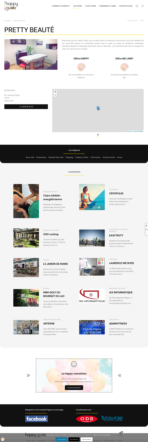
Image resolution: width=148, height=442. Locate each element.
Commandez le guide (107, 6)
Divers (119, 157)
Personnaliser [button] (86, 439)
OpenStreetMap (138, 131)
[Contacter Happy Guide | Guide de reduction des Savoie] (147, 229)
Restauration (41, 157)
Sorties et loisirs (109, 157)
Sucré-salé (30, 157)
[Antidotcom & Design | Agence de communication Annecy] (121, 433)
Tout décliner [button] (74, 439)
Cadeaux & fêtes (81, 157)
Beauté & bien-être (56, 157)
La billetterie (90, 6)
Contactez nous (125, 6)
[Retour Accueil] (11, 6)
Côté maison (96, 157)
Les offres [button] (77, 6)
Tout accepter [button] (61, 439)
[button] (142, 6)
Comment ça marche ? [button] (61, 6)
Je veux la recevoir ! (74, 388)
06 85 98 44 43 (27, 107)
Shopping (69, 157)
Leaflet (129, 131)
